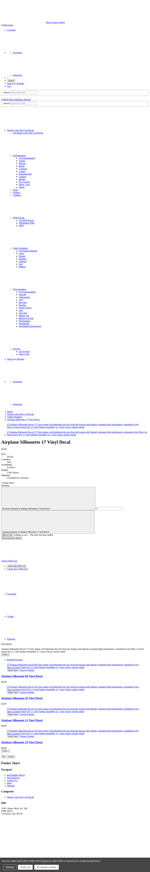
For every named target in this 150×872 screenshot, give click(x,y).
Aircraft (22, 294)
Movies (22, 163)
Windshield (24, 323)
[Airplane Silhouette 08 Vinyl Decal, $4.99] (75, 666)
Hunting (22, 259)
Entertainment (19, 155)
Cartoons (23, 168)
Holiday (16, 192)
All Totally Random (28, 251)
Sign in (10, 83)
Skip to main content (55, 22)
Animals (23, 261)
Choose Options (26, 670)
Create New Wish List (17, 569)
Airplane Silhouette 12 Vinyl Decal (21, 720)
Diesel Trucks (25, 308)
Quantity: (5, 485)
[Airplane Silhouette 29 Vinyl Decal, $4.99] (75, 732)
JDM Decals (18, 217)
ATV (21, 300)
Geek (21, 253)
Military (22, 266)
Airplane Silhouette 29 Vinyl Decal (21, 742)
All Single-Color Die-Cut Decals (28, 133)
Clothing (17, 195)
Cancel (11, 757)
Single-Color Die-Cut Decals (20, 130)
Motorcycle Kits (26, 318)
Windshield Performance (30, 326)
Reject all (25, 867)
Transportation (19, 289)
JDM (21, 225)
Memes (22, 179)
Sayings (16, 349)
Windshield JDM (26, 223)
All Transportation (27, 292)
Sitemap (11, 785)
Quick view (13, 670)
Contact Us (12, 780)
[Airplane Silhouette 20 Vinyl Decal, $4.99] (75, 688)
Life (21, 264)
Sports (22, 187)
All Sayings (24, 351)
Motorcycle (24, 315)
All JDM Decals (26, 220)
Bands (22, 166)
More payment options (11, 538)
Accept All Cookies (46, 867)
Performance (24, 321)
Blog (9, 783)
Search (11, 81)
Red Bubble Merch (16, 775)
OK (3, 757)
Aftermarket (24, 297)
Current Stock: (8, 483)
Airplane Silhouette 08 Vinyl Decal (21, 676)
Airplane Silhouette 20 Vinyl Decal (21, 698)
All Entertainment (27, 158)
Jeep (21, 310)
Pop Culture (24, 182)
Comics (22, 171)
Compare (11, 30)
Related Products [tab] (15, 659)
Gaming (22, 176)
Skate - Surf (24, 184)
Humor (22, 256)
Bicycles (23, 302)
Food (15, 190)
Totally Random (20, 248)
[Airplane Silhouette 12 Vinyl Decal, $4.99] (75, 710)
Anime (22, 161)
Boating (22, 305)
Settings (10, 867)
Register (20, 83)
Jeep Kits (23, 313)
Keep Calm (24, 354)
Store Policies (13, 778)
